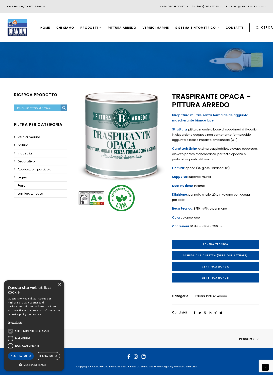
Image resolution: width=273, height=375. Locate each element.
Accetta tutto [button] (21, 356)
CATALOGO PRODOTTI (172, 6)
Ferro (21, 185)
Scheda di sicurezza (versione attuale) (215, 255)
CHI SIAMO (65, 28)
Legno (22, 177)
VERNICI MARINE (155, 28)
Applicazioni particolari (36, 169)
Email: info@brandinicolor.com (245, 6)
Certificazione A (215, 266)
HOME (45, 28)
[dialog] (34, 325)
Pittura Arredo (216, 296)
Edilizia (23, 145)
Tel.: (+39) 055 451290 (205, 6)
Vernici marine (29, 137)
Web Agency (164, 366)
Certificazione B (215, 278)
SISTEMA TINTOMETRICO (195, 28)
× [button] (59, 284)
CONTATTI (234, 28)
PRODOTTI (89, 28)
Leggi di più (15, 322)
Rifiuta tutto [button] (48, 356)
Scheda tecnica (215, 244)
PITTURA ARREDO (122, 28)
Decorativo (26, 161)
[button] (34, 364)
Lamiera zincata (30, 193)
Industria (25, 153)
